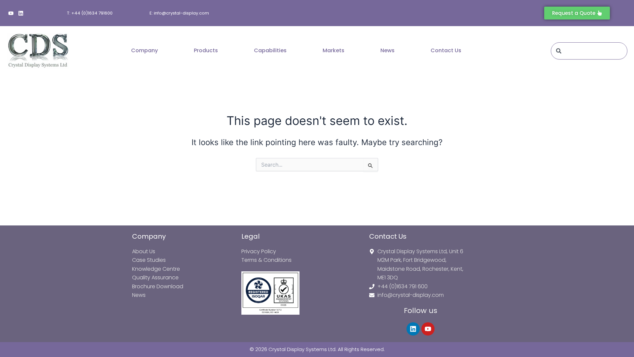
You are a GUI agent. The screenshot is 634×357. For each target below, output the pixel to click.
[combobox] (589, 51)
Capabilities (270, 50)
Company (144, 50)
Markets (333, 50)
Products (206, 50)
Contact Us (446, 50)
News (387, 50)
